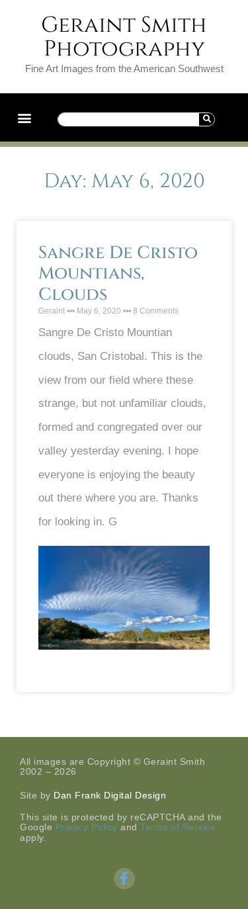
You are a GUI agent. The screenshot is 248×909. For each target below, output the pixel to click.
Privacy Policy (87, 827)
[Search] (206, 119)
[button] (24, 117)
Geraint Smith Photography (124, 37)
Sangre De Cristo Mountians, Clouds (118, 273)
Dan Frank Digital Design (110, 795)
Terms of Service (178, 827)
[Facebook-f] (124, 878)
